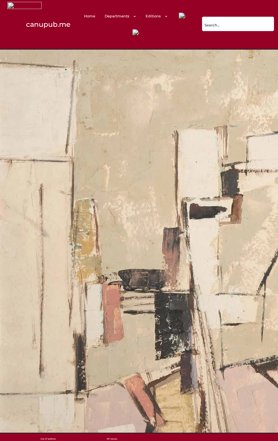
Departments (117, 16)
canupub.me (48, 24)
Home (89, 16)
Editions (153, 16)
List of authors (48, 438)
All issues (112, 438)
